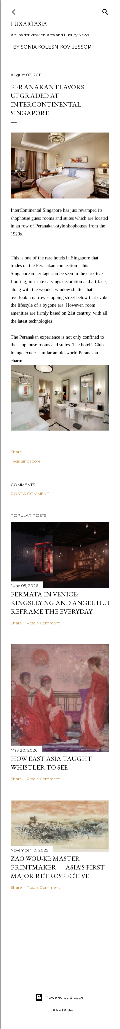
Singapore (30, 461)
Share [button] (16, 451)
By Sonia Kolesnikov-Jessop (52, 47)
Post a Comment (30, 493)
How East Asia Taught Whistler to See (51, 763)
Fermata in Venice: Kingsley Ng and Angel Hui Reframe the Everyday (60, 603)
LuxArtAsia (29, 24)
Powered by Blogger (65, 997)
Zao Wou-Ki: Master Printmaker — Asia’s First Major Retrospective (58, 867)
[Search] (105, 10)
